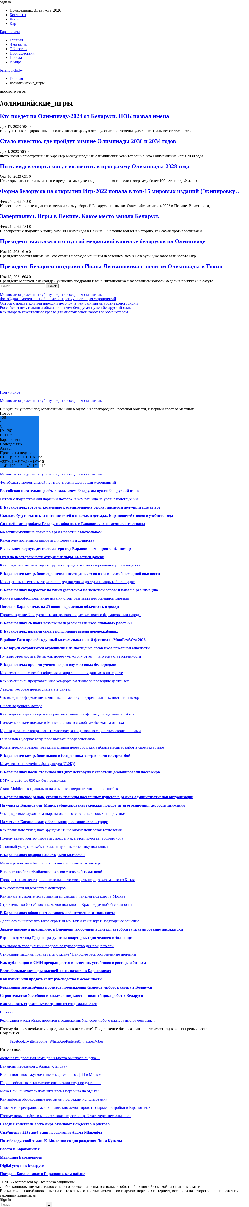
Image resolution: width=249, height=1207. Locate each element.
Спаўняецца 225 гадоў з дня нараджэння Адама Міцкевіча (51, 1132)
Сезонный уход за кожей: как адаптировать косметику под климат (55, 847)
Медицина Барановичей (21, 1157)
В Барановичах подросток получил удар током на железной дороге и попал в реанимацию (79, 590)
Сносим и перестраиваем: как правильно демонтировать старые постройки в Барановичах (75, 1107)
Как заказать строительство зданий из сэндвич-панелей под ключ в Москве (62, 896)
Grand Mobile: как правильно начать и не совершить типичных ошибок (59, 789)
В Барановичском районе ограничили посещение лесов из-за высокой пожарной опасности (80, 573)
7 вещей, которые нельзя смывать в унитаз (35, 689)
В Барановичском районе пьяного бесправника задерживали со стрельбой (65, 755)
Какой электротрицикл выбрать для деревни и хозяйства (47, 540)
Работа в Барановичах (20, 1149)
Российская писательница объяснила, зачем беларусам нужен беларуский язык (65, 308)
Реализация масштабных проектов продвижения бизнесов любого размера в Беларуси (76, 987)
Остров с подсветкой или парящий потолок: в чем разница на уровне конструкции (69, 303)
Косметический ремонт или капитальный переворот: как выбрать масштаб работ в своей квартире (82, 747)
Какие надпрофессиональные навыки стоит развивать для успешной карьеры (64, 598)
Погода (16, 58)
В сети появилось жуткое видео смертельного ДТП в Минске (51, 1074)
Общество (18, 49)
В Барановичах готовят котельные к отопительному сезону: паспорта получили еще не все (80, 507)
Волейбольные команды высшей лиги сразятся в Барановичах (55, 971)
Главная (16, 40)
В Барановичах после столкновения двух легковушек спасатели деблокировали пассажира (80, 772)
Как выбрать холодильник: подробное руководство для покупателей (57, 946)
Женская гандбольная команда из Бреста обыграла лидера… (50, 1058)
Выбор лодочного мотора (21, 706)
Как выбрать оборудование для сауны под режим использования (53, 1099)
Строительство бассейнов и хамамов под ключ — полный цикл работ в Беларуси (71, 995)
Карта (14, 23)
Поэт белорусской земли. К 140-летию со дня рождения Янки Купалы (61, 1141)
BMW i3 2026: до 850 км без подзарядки (33, 780)
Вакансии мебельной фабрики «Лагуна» (33, 1066)
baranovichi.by (11, 70)
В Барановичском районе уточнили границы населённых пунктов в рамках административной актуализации (96, 797)
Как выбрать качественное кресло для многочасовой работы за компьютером (64, 312)
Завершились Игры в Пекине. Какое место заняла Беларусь (79, 216)
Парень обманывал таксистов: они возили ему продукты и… (50, 1083)
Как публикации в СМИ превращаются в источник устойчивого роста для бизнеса (73, 962)
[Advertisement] (124, 352)
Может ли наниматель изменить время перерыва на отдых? (49, 1091)
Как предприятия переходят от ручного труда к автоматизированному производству (70, 565)
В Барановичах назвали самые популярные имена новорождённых (59, 631)
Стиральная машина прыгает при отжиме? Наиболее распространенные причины (68, 954)
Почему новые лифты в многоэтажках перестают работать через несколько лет (65, 1116)
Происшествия (22, 53)
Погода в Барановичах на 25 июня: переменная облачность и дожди (59, 606)
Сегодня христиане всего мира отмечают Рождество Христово (55, 1124)
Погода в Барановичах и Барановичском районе (42, 1174)
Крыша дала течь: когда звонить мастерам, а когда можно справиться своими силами (70, 731)
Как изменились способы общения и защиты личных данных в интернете (61, 673)
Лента (15, 19)
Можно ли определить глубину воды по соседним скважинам (51, 294)
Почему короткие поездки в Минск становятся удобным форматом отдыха (62, 722)
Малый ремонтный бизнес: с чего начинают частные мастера (51, 863)
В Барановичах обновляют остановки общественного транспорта (57, 913)
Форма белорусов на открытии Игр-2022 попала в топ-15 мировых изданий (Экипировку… (120, 191)
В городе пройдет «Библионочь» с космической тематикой (51, 871)
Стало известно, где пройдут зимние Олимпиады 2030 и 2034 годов (88, 141)
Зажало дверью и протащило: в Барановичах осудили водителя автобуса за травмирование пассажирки (91, 929)
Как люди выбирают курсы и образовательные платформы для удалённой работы (67, 714)
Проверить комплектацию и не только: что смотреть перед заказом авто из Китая (67, 880)
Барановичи (10, 32)
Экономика (19, 44)
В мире (16, 62)
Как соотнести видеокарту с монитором (33, 888)
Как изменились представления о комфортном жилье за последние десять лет (64, 681)
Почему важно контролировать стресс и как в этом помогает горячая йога (61, 838)
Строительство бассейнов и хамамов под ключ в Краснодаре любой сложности (66, 904)
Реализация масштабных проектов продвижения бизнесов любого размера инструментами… (77, 1020)
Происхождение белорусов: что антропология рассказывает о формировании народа (70, 615)
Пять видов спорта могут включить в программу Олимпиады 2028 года (94, 166)
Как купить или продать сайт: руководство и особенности (51, 979)
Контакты (18, 15)
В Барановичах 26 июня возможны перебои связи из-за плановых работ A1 (66, 623)
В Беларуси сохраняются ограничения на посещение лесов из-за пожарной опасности (75, 648)
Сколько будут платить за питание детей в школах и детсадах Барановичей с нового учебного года (86, 515)
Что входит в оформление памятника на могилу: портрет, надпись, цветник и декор (69, 698)
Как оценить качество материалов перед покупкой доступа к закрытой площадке (67, 582)
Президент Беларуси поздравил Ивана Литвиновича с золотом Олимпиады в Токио (111, 266)
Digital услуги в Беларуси (22, 1165)
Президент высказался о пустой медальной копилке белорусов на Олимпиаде (102, 241)
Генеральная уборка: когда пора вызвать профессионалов (47, 739)
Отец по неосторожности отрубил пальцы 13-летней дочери (52, 557)
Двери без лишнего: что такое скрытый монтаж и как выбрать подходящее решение (69, 921)
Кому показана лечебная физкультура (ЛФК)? (37, 764)
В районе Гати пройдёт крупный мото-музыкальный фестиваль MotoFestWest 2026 (73, 640)
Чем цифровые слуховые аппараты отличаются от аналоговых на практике (62, 813)
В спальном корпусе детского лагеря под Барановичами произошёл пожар (65, 549)
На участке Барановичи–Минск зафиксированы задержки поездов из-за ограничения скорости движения (92, 805)
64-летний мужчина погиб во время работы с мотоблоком (51, 532)
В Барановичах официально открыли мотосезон (42, 855)
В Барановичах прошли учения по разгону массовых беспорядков (58, 664)
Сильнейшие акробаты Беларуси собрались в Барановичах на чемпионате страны (72, 524)
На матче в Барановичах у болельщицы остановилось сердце (54, 822)
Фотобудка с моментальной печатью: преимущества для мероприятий (58, 299)
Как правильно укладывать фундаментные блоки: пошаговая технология (61, 830)
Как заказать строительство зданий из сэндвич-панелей (48, 1004)
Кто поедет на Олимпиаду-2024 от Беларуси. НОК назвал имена (84, 116)
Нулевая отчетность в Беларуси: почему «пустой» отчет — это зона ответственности (70, 656)
